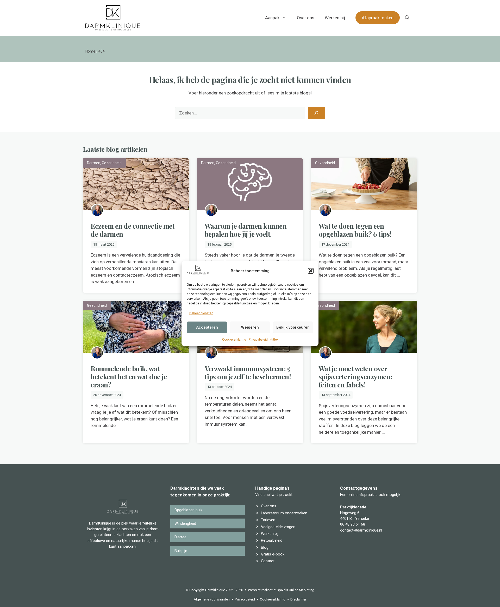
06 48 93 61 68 (352, 524)
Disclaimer (298, 599)
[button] (310, 270)
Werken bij (335, 17)
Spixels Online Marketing (295, 590)
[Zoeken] (316, 113)
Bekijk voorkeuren (293, 327)
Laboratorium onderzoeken (284, 513)
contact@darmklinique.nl (361, 530)
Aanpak (272, 17)
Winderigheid (185, 523)
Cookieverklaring (234, 339)
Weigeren (250, 327)
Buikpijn (180, 550)
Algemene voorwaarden (212, 599)
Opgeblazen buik (188, 510)
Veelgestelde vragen (278, 527)
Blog (264, 547)
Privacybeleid (258, 339)
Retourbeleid (271, 540)
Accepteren (207, 327)
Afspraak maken (377, 17)
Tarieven (268, 519)
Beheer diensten (201, 313)
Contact (267, 561)
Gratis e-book (272, 554)
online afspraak (360, 494)
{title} (274, 339)
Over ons (305, 17)
